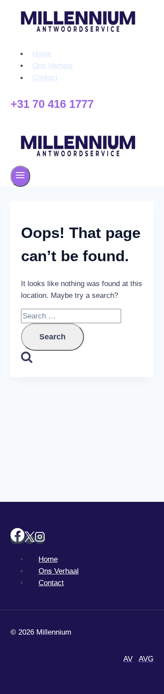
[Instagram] (40, 539)
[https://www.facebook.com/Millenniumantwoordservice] (17, 539)
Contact (45, 78)
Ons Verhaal (52, 66)
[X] (29, 539)
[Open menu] (20, 176)
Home (42, 54)
